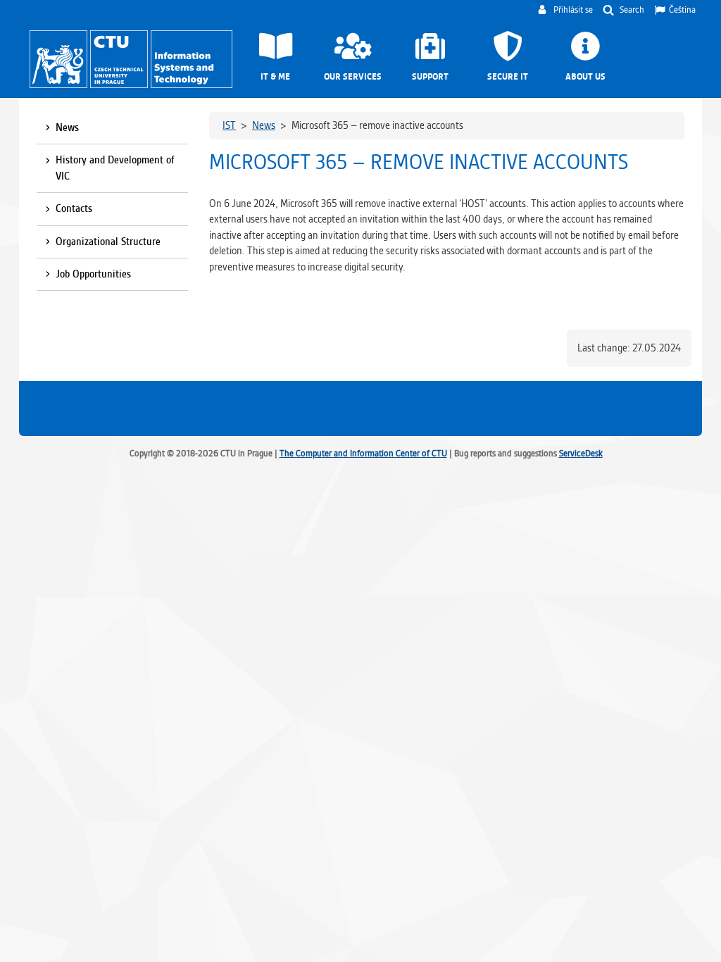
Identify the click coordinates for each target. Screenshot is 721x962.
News (67, 127)
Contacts (74, 208)
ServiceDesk (581, 453)
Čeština (682, 9)
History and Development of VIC (115, 168)
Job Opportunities (93, 274)
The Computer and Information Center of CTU (363, 453)
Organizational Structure (108, 241)
